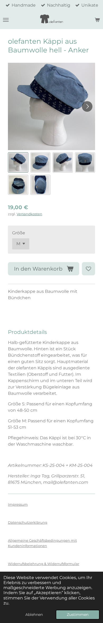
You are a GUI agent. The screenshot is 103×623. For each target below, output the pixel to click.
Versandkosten (29, 214)
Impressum (18, 504)
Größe (18, 232)
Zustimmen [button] (77, 614)
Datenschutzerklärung (27, 522)
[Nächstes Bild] (87, 106)
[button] (18, 162)
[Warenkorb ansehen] (97, 20)
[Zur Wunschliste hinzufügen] (88, 268)
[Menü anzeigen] (6, 20)
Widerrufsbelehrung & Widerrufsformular (43, 564)
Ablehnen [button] (34, 614)
